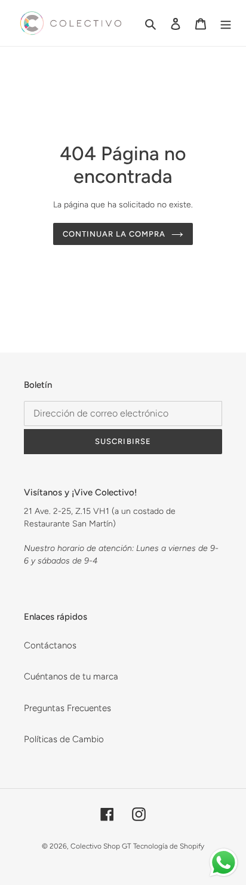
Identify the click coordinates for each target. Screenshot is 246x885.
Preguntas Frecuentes (67, 708)
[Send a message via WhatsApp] (223, 862)
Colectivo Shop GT (100, 846)
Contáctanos (50, 645)
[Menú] (225, 23)
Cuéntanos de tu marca (71, 676)
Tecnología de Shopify (168, 846)
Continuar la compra (114, 233)
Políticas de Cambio (64, 739)
